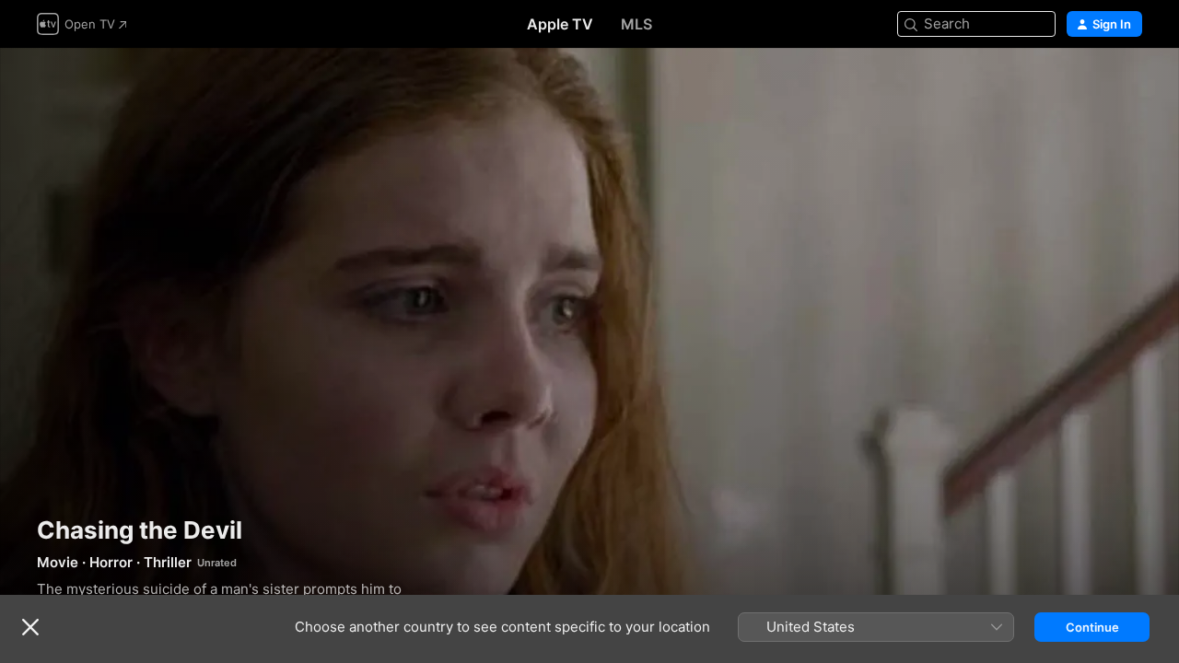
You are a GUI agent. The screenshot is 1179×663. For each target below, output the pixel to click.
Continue (1092, 627)
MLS (636, 24)
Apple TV (560, 24)
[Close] (30, 627)
